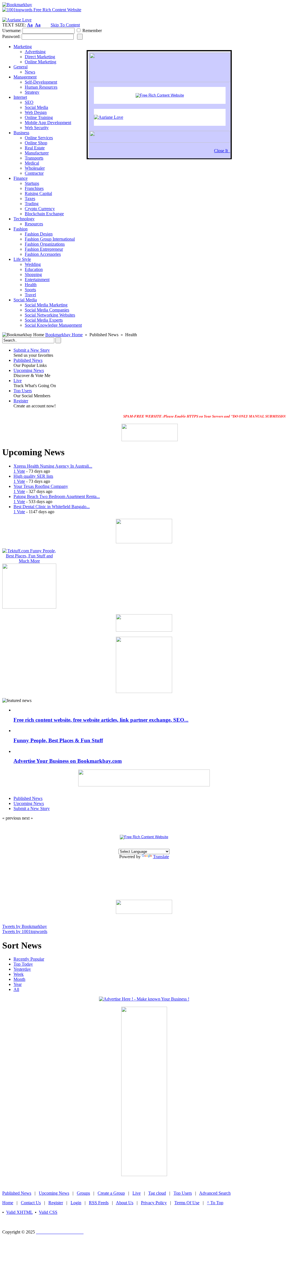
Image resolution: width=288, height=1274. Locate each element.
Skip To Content (65, 25)
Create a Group (111, 1193)
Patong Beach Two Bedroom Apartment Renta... (57, 496)
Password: (11, 36)
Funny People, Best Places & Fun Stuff (58, 740)
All (16, 989)
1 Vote (19, 471)
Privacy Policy (154, 1202)
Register (21, 400)
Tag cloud (157, 1193)
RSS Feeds (99, 1202)
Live (18, 380)
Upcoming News (29, 370)
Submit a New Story (32, 350)
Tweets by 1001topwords (24, 931)
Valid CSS (48, 1212)
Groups (83, 1193)
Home (7, 1202)
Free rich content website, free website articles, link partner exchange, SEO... (101, 720)
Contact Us (31, 1202)
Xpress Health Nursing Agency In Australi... (53, 466)
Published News (28, 360)
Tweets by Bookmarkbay (24, 926)
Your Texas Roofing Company (41, 486)
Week (19, 974)
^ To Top (215, 1202)
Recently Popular (29, 959)
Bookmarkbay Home (64, 334)
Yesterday (22, 969)
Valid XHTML (19, 1212)
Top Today (23, 964)
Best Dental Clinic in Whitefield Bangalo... (52, 506)
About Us (124, 1202)
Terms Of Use (186, 1202)
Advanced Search (215, 1193)
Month (19, 979)
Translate (161, 856)
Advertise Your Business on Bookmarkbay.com (68, 761)
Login (76, 1202)
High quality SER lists (33, 476)
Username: (11, 30)
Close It (222, 150)
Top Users (23, 390)
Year (18, 984)
